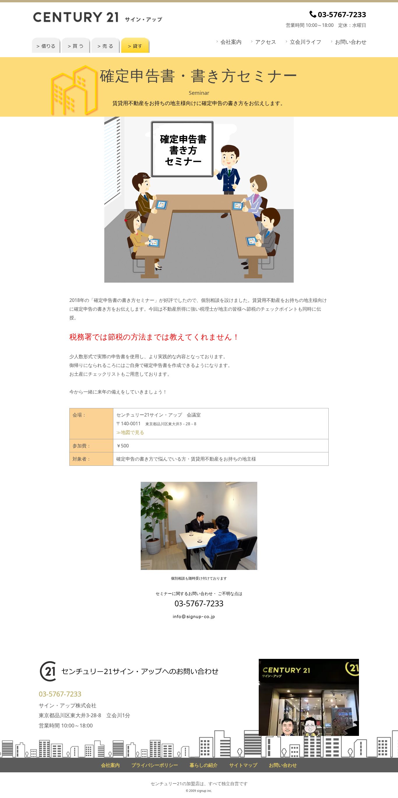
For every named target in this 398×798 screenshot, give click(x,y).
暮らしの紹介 (204, 765)
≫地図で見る (130, 432)
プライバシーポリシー (154, 765)
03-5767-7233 (60, 694)
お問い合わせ (351, 41)
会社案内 (231, 41)
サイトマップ (243, 765)
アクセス (265, 41)
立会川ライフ (305, 41)
